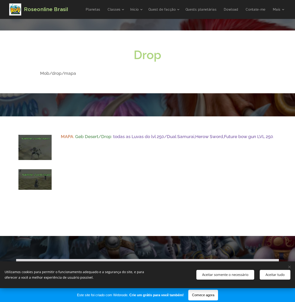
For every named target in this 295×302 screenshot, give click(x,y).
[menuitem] (94, 9)
